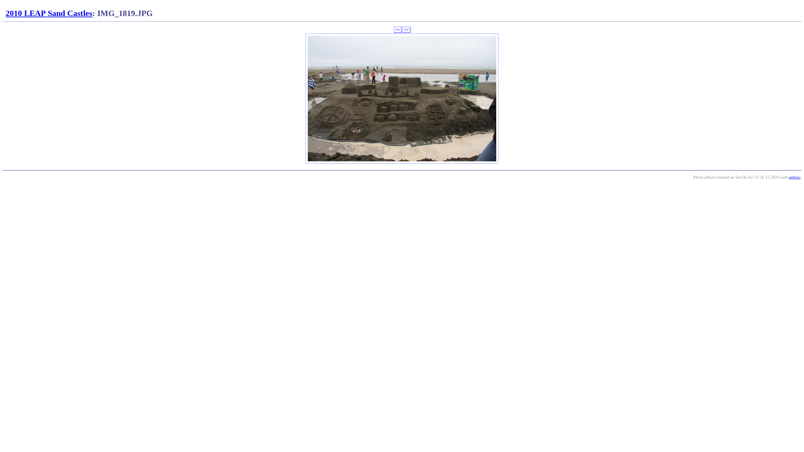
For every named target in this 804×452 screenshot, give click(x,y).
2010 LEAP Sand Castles (49, 13)
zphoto (795, 177)
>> (406, 29)
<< (397, 29)
